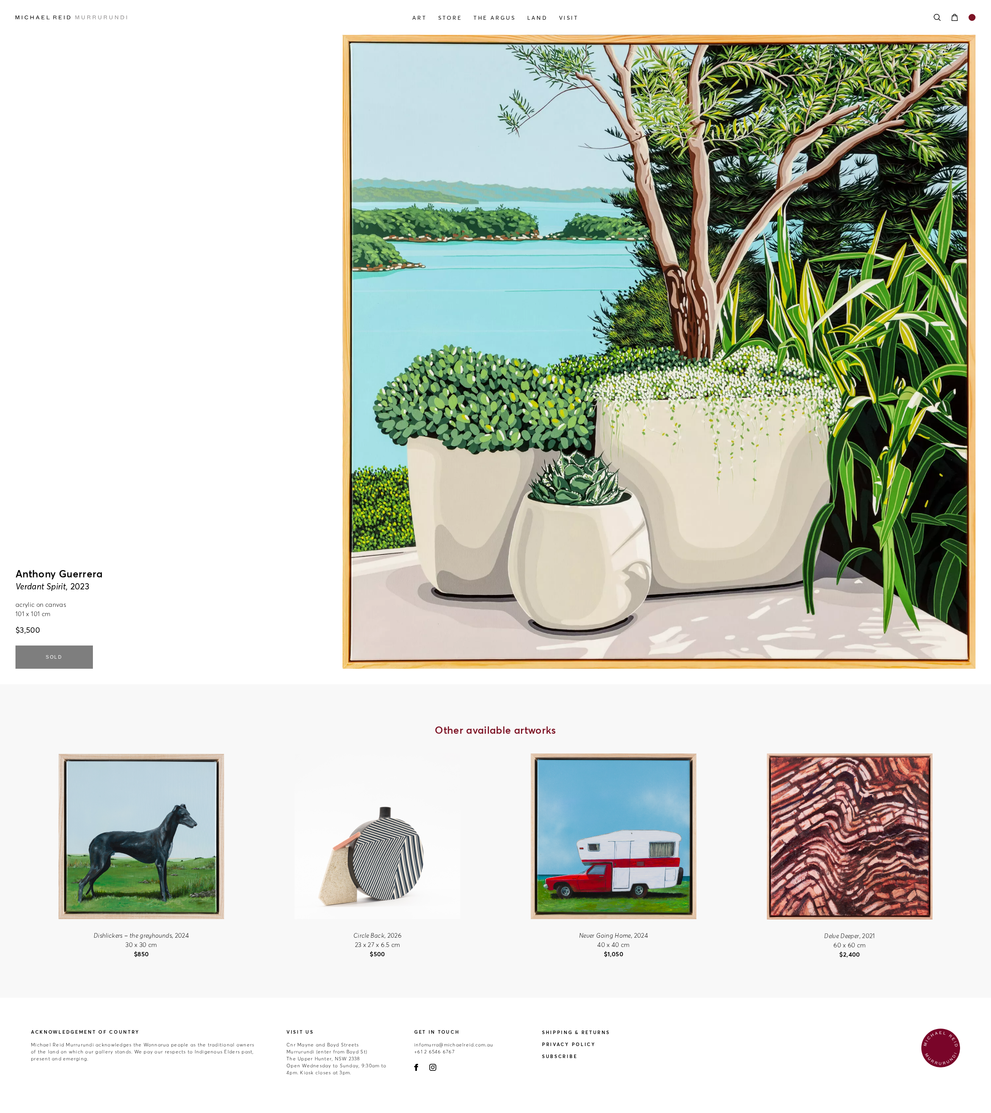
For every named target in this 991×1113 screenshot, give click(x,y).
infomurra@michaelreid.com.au (453, 1045)
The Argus (494, 17)
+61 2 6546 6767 (434, 1052)
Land (537, 17)
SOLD (54, 657)
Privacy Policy (569, 1044)
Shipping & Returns (576, 1032)
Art (419, 17)
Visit (569, 17)
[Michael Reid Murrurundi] (159, 17)
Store (450, 17)
